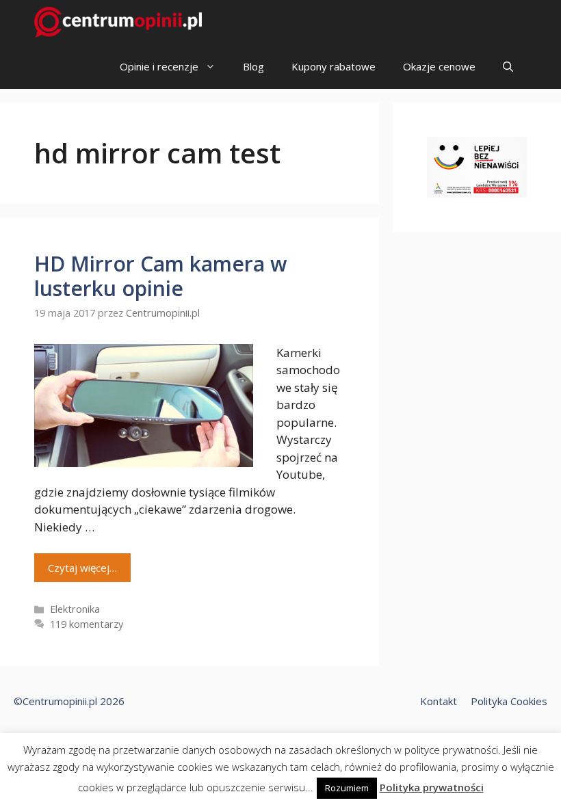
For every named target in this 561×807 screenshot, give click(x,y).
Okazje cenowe (439, 66)
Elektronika (75, 609)
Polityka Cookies (509, 701)
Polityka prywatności (432, 787)
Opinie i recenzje (159, 66)
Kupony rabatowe (333, 66)
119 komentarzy (86, 624)
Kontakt (438, 701)
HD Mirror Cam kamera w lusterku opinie (160, 276)
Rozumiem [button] (347, 788)
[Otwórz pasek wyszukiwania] (508, 66)
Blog (253, 66)
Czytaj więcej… (82, 567)
